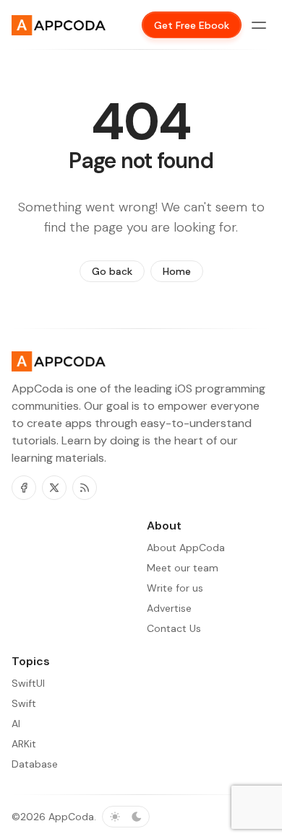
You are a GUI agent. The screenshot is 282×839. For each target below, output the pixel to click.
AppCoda (71, 816)
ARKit (24, 743)
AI (16, 723)
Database (35, 763)
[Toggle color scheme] (126, 816)
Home (177, 271)
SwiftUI (28, 683)
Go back (112, 271)
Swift (24, 703)
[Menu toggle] (258, 25)
